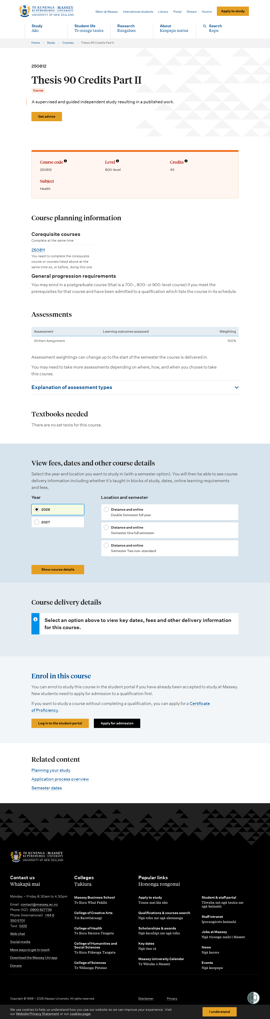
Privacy (172, 998)
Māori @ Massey (107, 12)
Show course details (57, 569)
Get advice (46, 116)
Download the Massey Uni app (33, 958)
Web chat (17, 934)
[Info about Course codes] (65, 161)
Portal (177, 12)
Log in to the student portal (60, 723)
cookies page (80, 1014)
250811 (38, 250)
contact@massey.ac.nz (39, 904)
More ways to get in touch (30, 950)
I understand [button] (219, 1012)
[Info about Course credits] (186, 161)
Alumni (207, 12)
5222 (23, 926)
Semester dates (46, 787)
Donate (16, 966)
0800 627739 (41, 910)
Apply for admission (117, 723)
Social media (20, 942)
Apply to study (233, 11)
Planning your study (50, 770)
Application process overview (60, 779)
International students (138, 12)
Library (163, 12)
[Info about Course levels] (117, 161)
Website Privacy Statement (37, 1014)
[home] (46, 11)
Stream (192, 12)
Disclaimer (145, 998)
